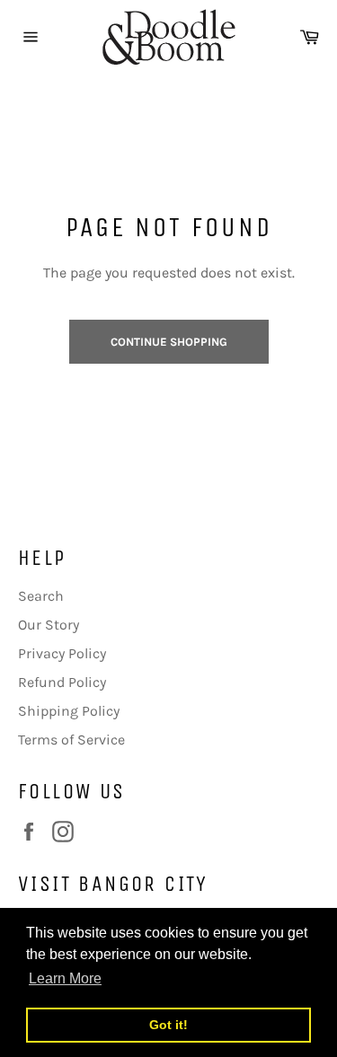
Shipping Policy (69, 710)
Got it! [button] (168, 1024)
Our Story (48, 624)
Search (41, 595)
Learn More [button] (65, 978)
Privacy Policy (62, 653)
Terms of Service (71, 739)
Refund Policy (62, 682)
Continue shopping (169, 341)
